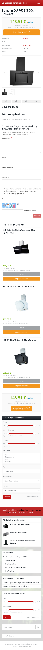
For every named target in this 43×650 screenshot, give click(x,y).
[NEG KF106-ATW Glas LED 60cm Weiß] (21, 303)
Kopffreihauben (10, 560)
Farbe (5, 467)
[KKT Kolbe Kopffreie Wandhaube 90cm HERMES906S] (21, 249)
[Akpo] (21, 454)
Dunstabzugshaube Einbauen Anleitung (16, 586)
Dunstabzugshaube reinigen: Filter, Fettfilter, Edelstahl (21, 583)
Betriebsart (7, 476)
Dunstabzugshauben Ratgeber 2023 (15, 557)
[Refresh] (18, 204)
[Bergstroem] (21, 457)
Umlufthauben (9, 571)
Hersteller (7, 450)
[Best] (21, 459)
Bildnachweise (27, 644)
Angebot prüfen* (21, 32)
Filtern (6, 617)
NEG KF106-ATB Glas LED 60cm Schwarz (19, 340)
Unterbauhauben (10, 564)
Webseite (5, 177)
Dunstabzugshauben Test (15, 2)
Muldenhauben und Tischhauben (15, 567)
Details (21, 274)
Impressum (9, 644)
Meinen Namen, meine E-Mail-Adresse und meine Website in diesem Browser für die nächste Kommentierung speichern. (22, 191)
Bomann (25, 39)
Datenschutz (18, 644)
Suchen (7, 497)
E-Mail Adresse (8, 167)
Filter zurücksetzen (33, 497)
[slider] (7, 425)
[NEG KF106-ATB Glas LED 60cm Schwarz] (21, 356)
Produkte (6, 512)
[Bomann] (21, 461)
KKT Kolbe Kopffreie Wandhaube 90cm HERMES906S (19, 231)
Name (4, 157)
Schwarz (25, 42)
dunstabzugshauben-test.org (21, 646)
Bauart (6, 486)
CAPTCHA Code (30, 211)
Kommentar (7, 138)
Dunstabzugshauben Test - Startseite (29, 510)
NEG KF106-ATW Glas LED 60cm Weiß (18, 286)
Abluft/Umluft (27, 45)
